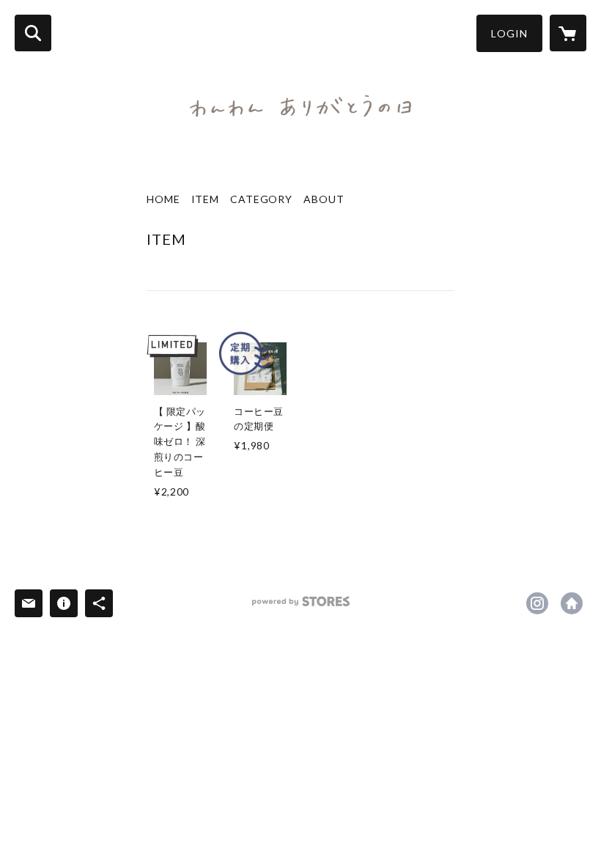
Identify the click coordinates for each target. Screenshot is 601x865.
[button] (509, 33)
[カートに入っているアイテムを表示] (568, 33)
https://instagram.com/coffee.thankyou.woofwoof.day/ (537, 603)
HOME (163, 199)
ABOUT (323, 199)
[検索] (33, 33)
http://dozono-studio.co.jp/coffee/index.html (572, 603)
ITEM (205, 199)
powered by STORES (301, 606)
